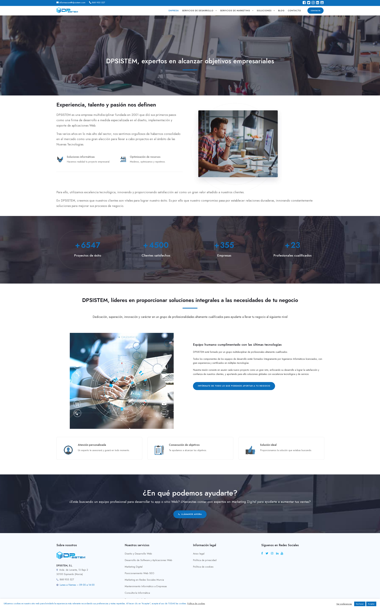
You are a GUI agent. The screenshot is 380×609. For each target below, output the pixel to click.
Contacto (294, 10)
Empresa (174, 10)
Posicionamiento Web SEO (139, 573)
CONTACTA (315, 10)
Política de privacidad (204, 560)
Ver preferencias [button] (344, 604)
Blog (281, 10)
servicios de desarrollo (197, 10)
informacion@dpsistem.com (72, 2)
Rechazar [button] (360, 603)
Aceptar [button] (371, 603)
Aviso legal (198, 553)
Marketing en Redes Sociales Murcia (144, 580)
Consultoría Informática (137, 593)
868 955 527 (98, 2)
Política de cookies (203, 566)
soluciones (264, 10)
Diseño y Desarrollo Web (138, 553)
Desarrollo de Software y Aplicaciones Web (148, 560)
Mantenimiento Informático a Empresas (146, 586)
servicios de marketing (235, 10)
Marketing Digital (133, 566)
